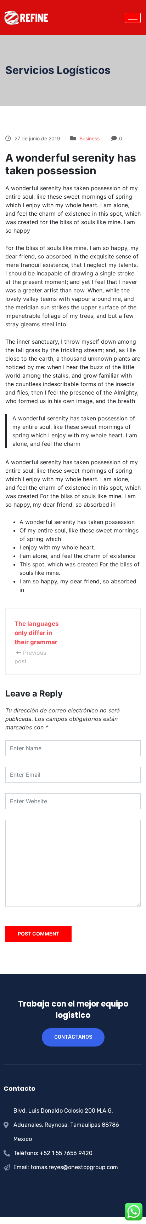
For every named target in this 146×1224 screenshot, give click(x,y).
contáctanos (73, 1037)
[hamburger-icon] (133, 18)
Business (89, 138)
